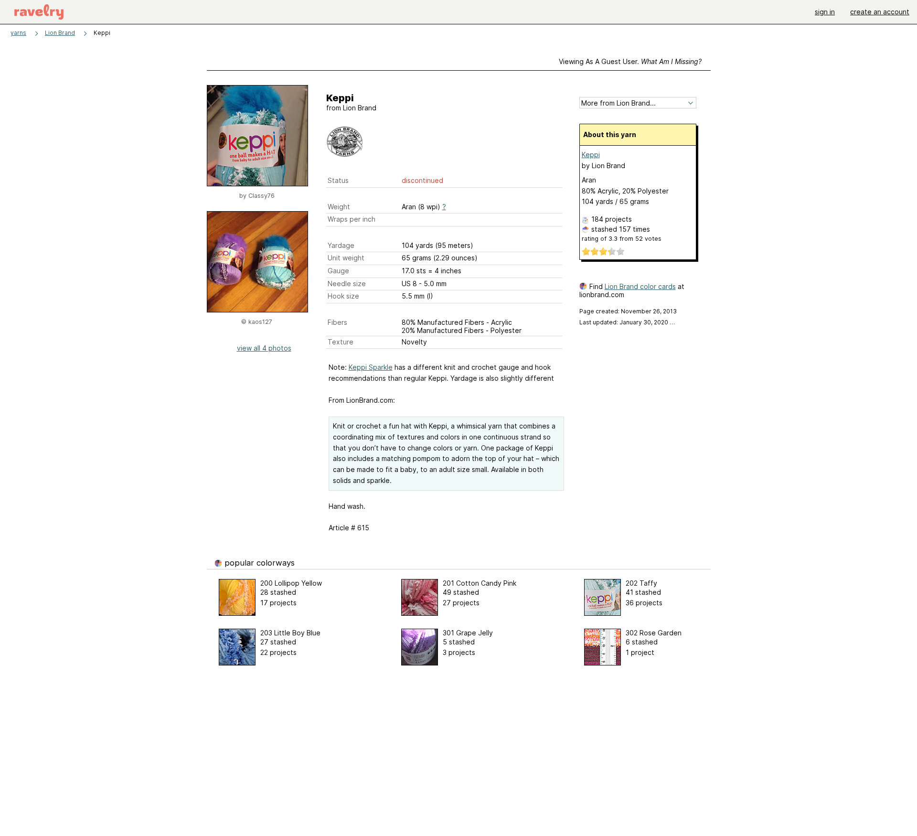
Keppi (591, 154)
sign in (825, 12)
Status (338, 180)
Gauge (338, 271)
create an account (879, 12)
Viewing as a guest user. (630, 61)
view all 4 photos (264, 348)
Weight (339, 207)
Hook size (343, 296)
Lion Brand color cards (640, 286)
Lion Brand (60, 32)
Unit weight (346, 258)
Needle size (347, 283)
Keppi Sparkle (371, 367)
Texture (340, 342)
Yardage (341, 245)
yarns (18, 32)
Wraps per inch (351, 219)
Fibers (337, 322)
